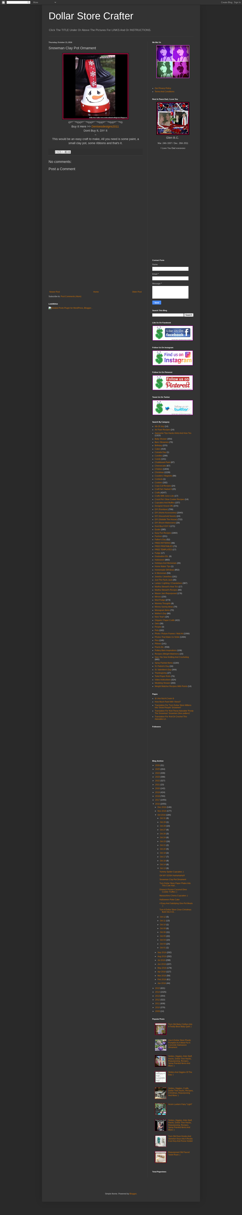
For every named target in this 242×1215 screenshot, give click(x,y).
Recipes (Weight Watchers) (167, 654)
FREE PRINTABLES (164, 546)
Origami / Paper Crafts (165, 620)
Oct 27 (163, 830)
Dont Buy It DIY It (162, 526)
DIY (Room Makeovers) (165, 523)
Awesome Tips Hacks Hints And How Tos (173, 433)
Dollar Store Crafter (91, 15)
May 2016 (162, 968)
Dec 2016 (162, 807)
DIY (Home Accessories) (165, 513)
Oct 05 (163, 936)
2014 (157, 992)
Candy (158, 459)
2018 (157, 796)
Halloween (159, 560)
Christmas (159, 472)
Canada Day (160, 452)
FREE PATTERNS (163, 543)
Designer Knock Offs (164, 506)
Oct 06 (163, 932)
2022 (157, 781)
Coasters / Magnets (163, 476)
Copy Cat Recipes (163, 486)
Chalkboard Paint (162, 462)
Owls (157, 623)
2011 (157, 1003)
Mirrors (158, 597)
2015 (157, 988)
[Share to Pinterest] (69, 152)
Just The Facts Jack (163, 580)
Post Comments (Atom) (71, 296)
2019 (157, 792)
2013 (157, 996)
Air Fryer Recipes (162, 430)
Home (96, 292)
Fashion (158, 536)
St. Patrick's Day (162, 666)
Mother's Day (160, 613)
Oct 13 (163, 868)
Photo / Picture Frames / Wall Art (169, 633)
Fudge (158, 553)
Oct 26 (163, 834)
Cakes (158, 449)
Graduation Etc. (162, 556)
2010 (157, 1007)
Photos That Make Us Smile (167, 637)
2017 (157, 800)
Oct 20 (163, 849)
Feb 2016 (162, 979)
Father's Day (160, 539)
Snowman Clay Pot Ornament (173, 879)
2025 (157, 769)
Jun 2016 (162, 964)
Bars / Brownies (162, 442)
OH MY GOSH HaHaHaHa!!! (172, 875)
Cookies (158, 482)
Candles (158, 456)
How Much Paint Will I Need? (168, 702)
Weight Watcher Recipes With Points (171, 686)
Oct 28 (163, 826)
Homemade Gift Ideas (164, 570)
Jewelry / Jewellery (163, 576)
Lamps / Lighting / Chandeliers (168, 583)
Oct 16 (163, 861)
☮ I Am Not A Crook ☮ (164, 698)
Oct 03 (163, 944)
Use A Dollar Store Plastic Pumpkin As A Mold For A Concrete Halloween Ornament (179, 1043)
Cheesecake (160, 466)
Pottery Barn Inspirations (166, 650)
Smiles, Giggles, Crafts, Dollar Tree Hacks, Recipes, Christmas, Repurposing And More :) (180, 1092)
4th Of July (159, 426)
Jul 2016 (162, 960)
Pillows (158, 643)
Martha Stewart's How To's (166, 587)
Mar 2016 (162, 976)
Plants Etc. (159, 647)
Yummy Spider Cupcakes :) (172, 872)
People (158, 627)
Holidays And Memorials (165, 563)
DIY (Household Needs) (165, 516)
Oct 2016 (162, 815)
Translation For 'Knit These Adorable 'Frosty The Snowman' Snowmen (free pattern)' (174, 712)
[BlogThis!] (59, 152)
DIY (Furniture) (161, 509)
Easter (158, 529)
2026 (157, 765)
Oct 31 (163, 818)
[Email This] (56, 152)
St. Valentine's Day (163, 670)
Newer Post (54, 292)
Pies (157, 640)
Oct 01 (163, 948)
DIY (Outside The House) (166, 519)
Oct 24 (163, 837)
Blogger (133, 1194)
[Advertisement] (95, 266)
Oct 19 (163, 853)
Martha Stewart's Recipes (166, 590)
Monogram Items (162, 610)
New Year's (160, 617)
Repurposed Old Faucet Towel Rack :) (179, 1153)
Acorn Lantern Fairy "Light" (180, 1104)
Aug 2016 (162, 956)
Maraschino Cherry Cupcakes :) (174, 895)
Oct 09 (163, 928)
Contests (159, 479)
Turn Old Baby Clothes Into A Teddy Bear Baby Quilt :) (180, 1025)
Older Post (137, 292)
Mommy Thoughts (163, 603)
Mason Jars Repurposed (166, 593)
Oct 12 (163, 917)
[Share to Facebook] (66, 152)
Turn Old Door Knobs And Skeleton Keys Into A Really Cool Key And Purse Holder (180, 1138)
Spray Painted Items (164, 663)
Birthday (158, 445)
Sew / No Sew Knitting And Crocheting (172, 657)
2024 (157, 773)
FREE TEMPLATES (163, 549)
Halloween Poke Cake (170, 899)
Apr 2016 (162, 972)
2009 (157, 1011)
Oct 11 (163, 921)
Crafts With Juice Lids (164, 496)
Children (158, 469)
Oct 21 (163, 845)
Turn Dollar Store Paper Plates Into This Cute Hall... (175, 884)
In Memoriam (160, 573)
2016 (157, 804)
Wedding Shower (162, 683)
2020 (157, 788)
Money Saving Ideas (164, 607)
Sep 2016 (162, 952)
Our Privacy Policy (163, 88)
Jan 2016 (162, 983)
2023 (157, 777)
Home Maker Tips (163, 566)
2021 (157, 784)
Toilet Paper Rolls (163, 676)
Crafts (157, 492)
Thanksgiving (161, 673)
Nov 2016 (162, 811)
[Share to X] (63, 152)
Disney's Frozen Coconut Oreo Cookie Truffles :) (173, 890)
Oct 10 (163, 924)
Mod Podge (160, 600)
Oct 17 (163, 857)
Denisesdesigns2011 (105, 126)
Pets (157, 630)
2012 (157, 1000)
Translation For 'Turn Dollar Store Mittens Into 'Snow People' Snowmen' (173, 706)
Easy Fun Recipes (163, 533)
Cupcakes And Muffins (165, 503)
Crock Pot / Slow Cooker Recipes (169, 499)
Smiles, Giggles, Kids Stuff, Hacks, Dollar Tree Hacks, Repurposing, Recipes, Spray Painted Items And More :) (180, 1061)
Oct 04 (163, 940)
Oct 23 (163, 841)
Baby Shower (161, 439)
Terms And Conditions (164, 91)
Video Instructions (163, 680)
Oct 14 (163, 864)
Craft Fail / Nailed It (163, 489)
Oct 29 (163, 822)
